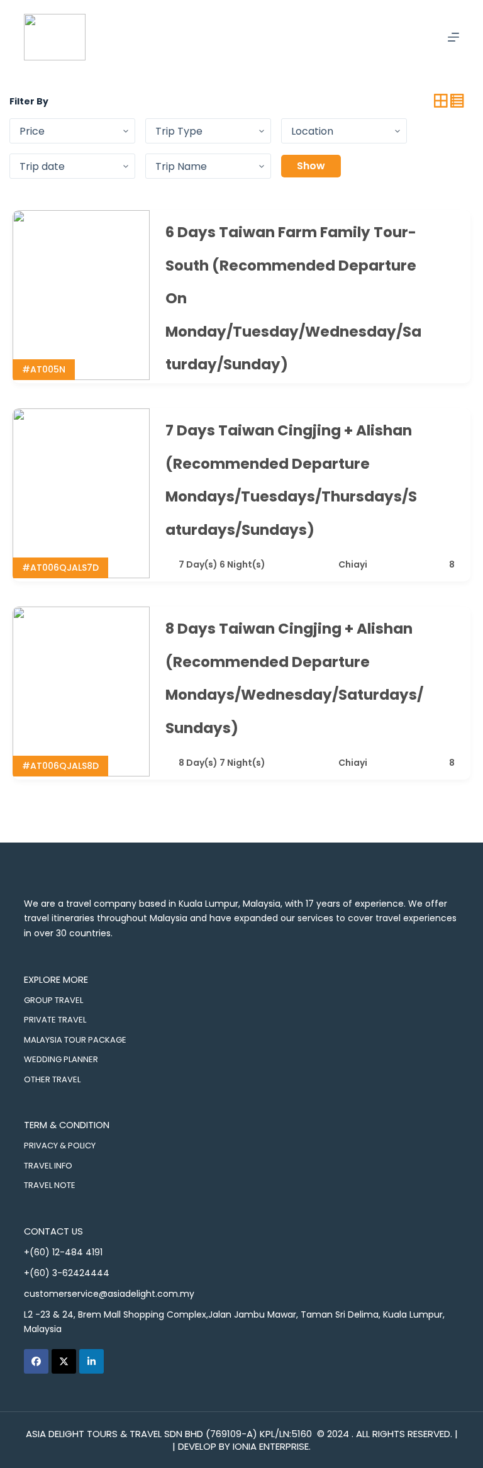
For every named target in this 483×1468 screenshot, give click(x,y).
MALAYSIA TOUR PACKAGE (75, 1039)
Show (311, 166)
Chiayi (352, 564)
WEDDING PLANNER (61, 1059)
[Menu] (453, 37)
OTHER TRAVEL (52, 1079)
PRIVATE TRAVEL (55, 1019)
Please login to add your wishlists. (450, 233)
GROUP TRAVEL (53, 1000)
